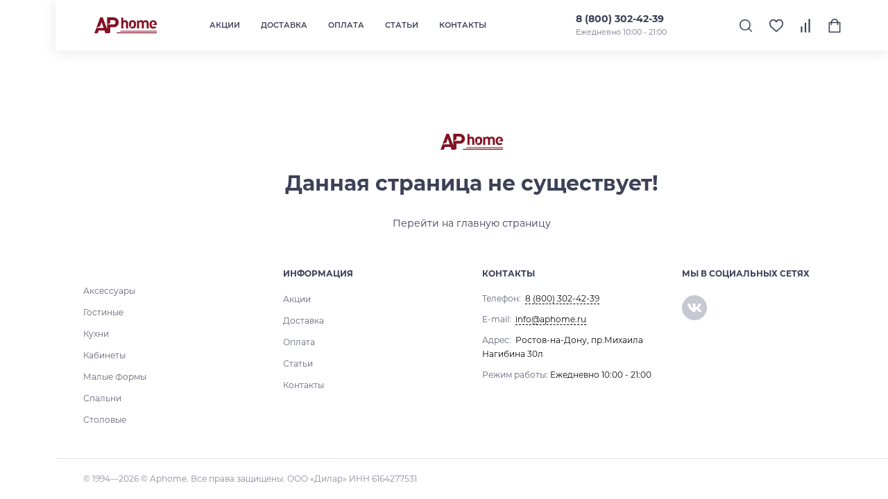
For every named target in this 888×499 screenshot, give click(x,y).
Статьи (401, 25)
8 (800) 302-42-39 (620, 18)
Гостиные (103, 312)
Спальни (102, 398)
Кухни (96, 334)
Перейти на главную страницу (472, 223)
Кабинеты (104, 355)
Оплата (346, 25)
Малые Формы (114, 376)
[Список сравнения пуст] (805, 25)
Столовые (104, 419)
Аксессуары (109, 291)
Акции (225, 25)
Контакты (462, 25)
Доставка (284, 25)
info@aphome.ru (550, 319)
